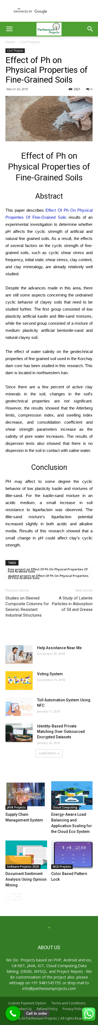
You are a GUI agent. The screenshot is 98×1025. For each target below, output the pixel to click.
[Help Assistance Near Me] (19, 654)
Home (10, 42)
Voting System (50, 674)
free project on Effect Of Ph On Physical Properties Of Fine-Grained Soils (48, 569)
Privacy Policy (73, 1009)
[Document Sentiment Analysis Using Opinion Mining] (26, 854)
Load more (47, 753)
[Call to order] (12, 1013)
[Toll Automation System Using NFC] (19, 706)
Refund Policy (47, 1009)
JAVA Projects (16, 807)
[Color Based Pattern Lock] (72, 854)
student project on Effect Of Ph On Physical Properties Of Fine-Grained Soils (48, 576)
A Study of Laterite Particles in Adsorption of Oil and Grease (72, 604)
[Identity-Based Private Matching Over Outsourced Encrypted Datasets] (19, 732)
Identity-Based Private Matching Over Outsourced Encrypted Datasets (61, 731)
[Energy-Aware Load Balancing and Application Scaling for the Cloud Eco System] (72, 795)
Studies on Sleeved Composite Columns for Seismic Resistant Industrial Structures (27, 607)
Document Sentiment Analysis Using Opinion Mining (26, 879)
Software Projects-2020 (23, 866)
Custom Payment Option (27, 1003)
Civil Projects (30, 42)
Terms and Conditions (68, 1003)
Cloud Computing (65, 807)
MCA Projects (62, 866)
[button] (90, 29)
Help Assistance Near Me (59, 648)
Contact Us (23, 1009)
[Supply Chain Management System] (26, 795)
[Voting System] (19, 680)
